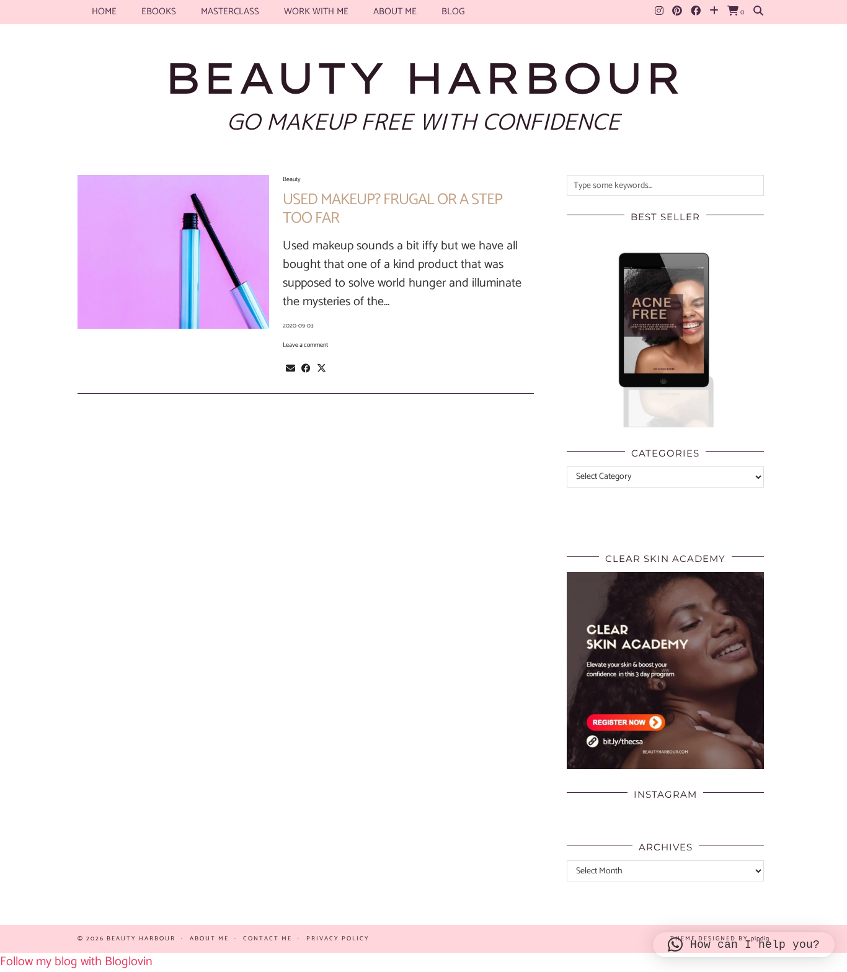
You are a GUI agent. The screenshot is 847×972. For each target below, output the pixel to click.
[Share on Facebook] (306, 368)
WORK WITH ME (316, 11)
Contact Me (267, 938)
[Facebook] (696, 12)
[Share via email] (290, 368)
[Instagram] (659, 12)
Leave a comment (305, 345)
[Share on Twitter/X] (321, 368)
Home (104, 11)
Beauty (292, 179)
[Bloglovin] (714, 12)
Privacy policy (338, 938)
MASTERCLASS (230, 11)
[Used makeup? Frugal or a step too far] (173, 252)
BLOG (452, 11)
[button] (744, 944)
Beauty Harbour (423, 77)
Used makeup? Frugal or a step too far (392, 209)
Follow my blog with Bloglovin (76, 962)
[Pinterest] (677, 12)
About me (395, 11)
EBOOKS (158, 11)
